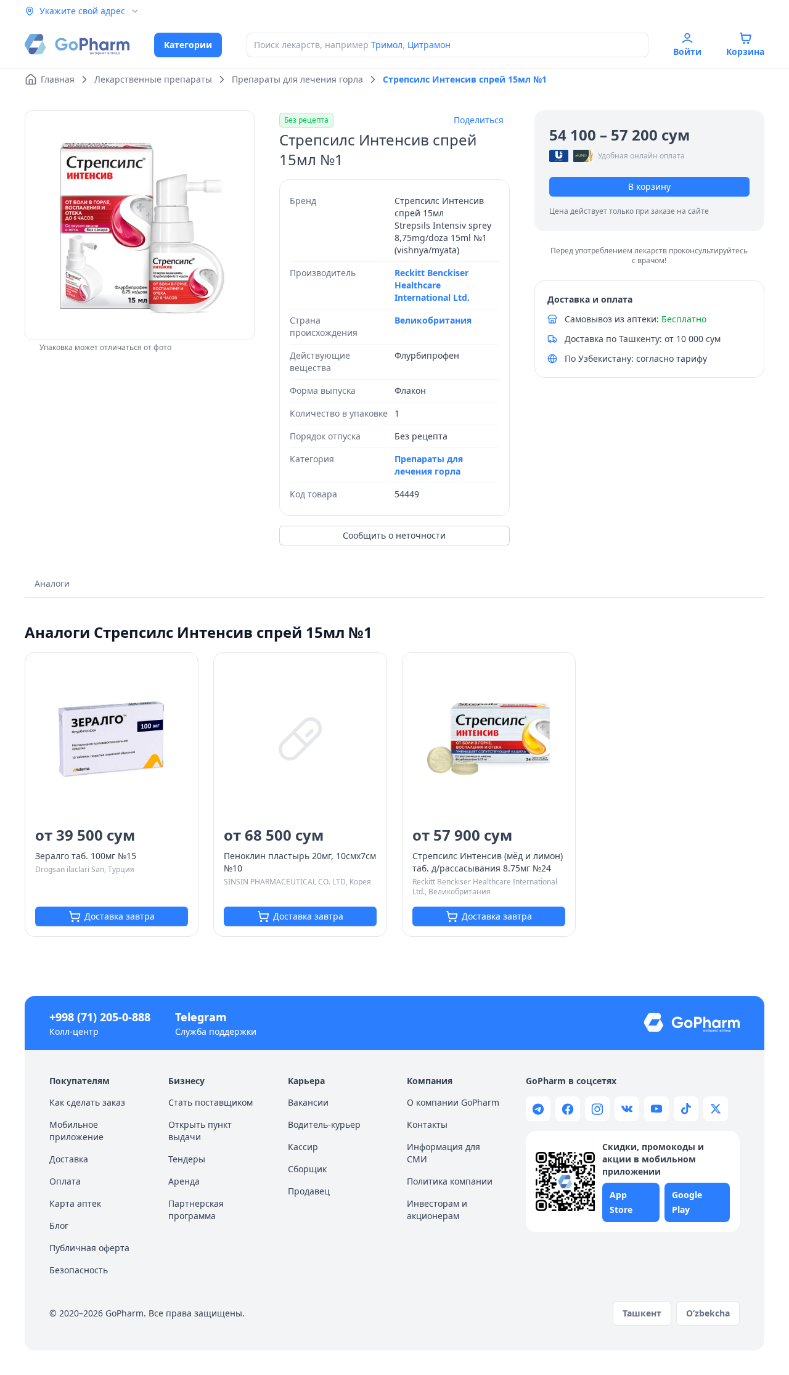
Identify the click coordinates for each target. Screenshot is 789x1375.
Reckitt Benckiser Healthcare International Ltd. (432, 285)
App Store (621, 1202)
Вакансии (308, 1102)
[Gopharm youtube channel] (656, 1108)
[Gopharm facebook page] (567, 1108)
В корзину (649, 186)
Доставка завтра (119, 916)
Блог (58, 1225)
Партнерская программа (196, 1210)
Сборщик (307, 1169)
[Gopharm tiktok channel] (686, 1108)
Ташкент (642, 1313)
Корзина (745, 51)
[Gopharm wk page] (627, 1108)
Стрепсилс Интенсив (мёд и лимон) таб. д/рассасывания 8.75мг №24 (487, 862)
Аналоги (52, 583)
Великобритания (433, 320)
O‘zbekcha (708, 1313)
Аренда (184, 1181)
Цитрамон (429, 45)
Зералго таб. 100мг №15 (85, 856)
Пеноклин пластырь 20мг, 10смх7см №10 (300, 862)
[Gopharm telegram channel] (538, 1108)
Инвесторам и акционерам (437, 1210)
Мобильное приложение (76, 1131)
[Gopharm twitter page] (715, 1108)
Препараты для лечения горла (428, 465)
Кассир (303, 1147)
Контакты (427, 1124)
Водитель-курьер (324, 1124)
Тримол (387, 45)
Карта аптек (75, 1203)
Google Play (687, 1202)
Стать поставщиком (210, 1102)
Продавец (309, 1191)
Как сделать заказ (87, 1102)
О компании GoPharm (453, 1102)
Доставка (68, 1159)
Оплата (65, 1181)
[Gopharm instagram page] (597, 1108)
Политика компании (450, 1181)
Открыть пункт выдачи (200, 1131)
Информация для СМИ (443, 1153)
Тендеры (186, 1159)
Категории (188, 45)
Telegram (201, 1017)
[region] (140, 225)
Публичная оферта (89, 1248)
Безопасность (78, 1270)
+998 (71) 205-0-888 (99, 1017)
